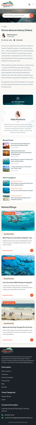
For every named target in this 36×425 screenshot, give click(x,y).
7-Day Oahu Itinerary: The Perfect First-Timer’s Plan (21, 167)
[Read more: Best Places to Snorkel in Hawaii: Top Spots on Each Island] (31, 250)
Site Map (4, 387)
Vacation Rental (6, 396)
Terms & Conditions (7, 377)
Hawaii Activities (9, 234)
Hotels (3, 399)
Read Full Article (8, 250)
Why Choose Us (6, 371)
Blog (2, 384)
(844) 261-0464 (9, 415)
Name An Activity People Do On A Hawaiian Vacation (21, 198)
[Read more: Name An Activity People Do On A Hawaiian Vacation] (31, 340)
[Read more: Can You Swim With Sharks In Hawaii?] (31, 295)
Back (5, 26)
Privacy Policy (5, 380)
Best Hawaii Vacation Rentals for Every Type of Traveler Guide (20, 144)
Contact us (4, 374)
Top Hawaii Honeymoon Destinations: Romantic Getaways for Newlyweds (21, 152)
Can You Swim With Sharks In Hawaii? (22, 190)
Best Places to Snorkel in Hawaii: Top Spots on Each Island (22, 160)
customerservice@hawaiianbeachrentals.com (19, 417)
